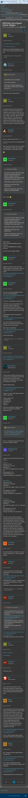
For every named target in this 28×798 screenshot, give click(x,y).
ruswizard (15, 588)
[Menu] (26, 1)
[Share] (24, 30)
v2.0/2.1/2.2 (4, 14)
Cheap (5, 462)
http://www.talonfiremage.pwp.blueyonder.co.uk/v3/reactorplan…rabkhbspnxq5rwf (13, 731)
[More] (24, 40)
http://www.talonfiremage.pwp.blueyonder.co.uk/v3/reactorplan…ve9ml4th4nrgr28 (13, 297)
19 (14, 782)
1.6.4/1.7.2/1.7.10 (5, 16)
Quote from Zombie (12, 169)
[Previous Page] (6, 782)
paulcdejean (15, 338)
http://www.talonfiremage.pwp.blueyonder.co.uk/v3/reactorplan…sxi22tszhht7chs (13, 633)
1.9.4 (16, 16)
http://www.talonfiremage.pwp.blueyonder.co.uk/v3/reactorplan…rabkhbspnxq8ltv (13, 770)
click (19, 139)
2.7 (16, 14)
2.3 (8, 14)
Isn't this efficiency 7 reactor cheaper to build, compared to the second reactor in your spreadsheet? (13, 357)
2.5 (11, 14)
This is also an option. (9, 46)
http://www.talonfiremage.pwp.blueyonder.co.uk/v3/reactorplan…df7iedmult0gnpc (13, 274)
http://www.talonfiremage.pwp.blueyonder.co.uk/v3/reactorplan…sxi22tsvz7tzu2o (13, 577)
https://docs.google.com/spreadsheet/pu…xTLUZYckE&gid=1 (13, 318)
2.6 (14, 14)
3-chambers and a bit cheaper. (11, 43)
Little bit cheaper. (7, 652)
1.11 (22, 16)
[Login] (22, 2)
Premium (5, 499)
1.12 (25, 16)
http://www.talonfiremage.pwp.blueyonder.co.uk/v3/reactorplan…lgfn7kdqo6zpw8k (13, 758)
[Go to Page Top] (25, 795)
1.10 (19, 16)
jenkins (20, 13)
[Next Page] (21, 782)
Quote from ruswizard (12, 607)
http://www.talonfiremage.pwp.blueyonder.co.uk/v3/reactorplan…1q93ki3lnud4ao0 (13, 331)
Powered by (14, 795)
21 (19, 782)
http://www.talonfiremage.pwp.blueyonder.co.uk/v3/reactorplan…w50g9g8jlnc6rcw (13, 389)
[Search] (18, 1)
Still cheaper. (6, 655)
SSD (14, 55)
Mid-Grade (6, 480)
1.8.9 (12, 16)
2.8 (19, 14)
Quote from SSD (11, 74)
